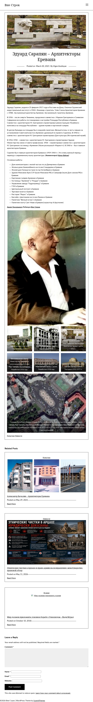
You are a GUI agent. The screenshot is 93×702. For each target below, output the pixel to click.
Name (8, 672)
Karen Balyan (63, 155)
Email (7, 676)
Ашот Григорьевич (14, 207)
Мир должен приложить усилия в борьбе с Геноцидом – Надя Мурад (40, 617)
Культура (11, 436)
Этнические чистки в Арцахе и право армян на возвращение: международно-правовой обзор (45, 569)
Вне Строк (12, 5)
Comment (9, 647)
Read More (11, 504)
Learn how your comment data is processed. (53, 693)
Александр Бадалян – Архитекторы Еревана (28, 496)
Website (8, 681)
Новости (18, 436)
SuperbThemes (39, 701)
